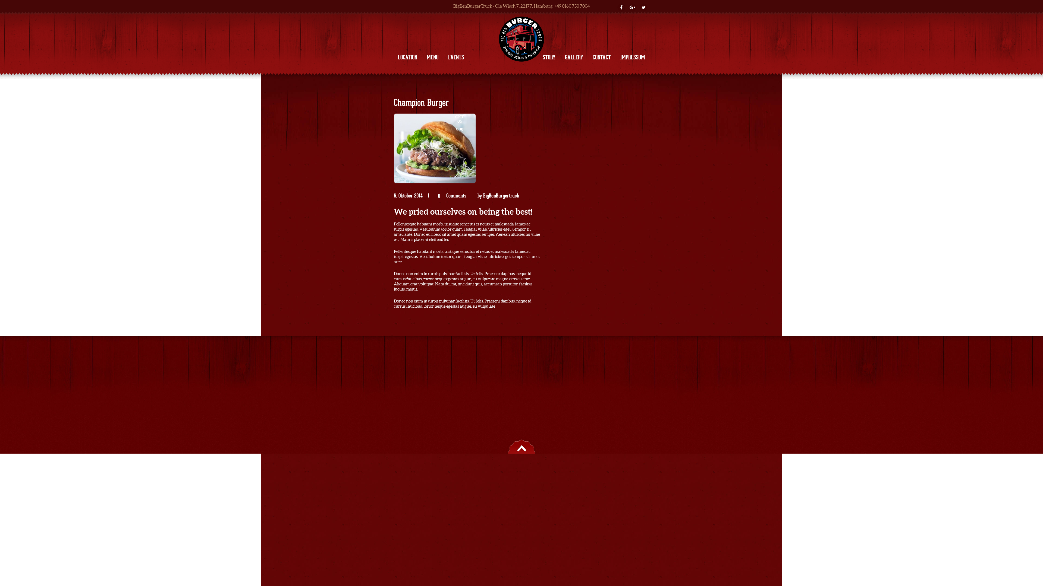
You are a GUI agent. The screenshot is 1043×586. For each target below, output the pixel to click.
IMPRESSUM (632, 57)
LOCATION (407, 57)
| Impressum (512, 345)
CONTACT (602, 57)
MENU (433, 57)
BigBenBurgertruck (501, 195)
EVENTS (456, 57)
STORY (549, 57)
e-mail (591, 345)
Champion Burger (421, 103)
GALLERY (574, 57)
